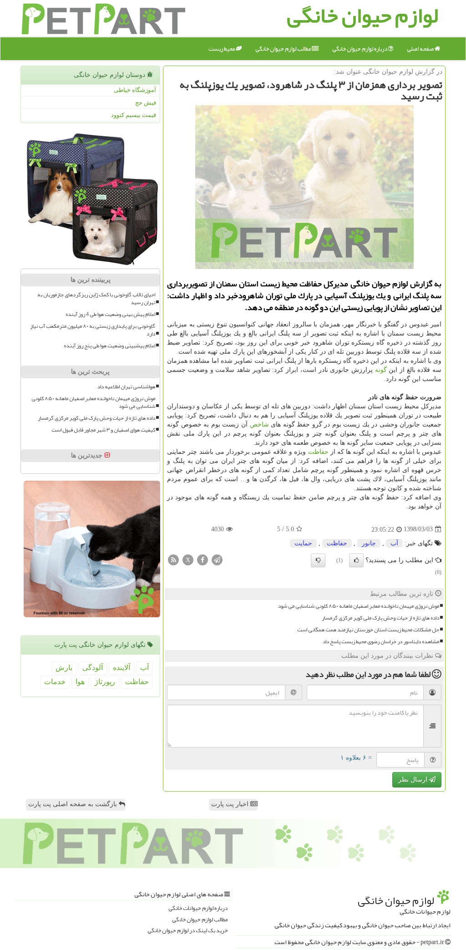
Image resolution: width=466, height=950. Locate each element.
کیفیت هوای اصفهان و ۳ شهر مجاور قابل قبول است (103, 430)
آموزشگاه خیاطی (135, 89)
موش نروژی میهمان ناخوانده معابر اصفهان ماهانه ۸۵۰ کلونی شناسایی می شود (358, 606)
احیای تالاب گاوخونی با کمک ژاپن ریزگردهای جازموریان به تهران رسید (96, 299)
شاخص (259, 424)
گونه (381, 369)
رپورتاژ (105, 682)
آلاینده (121, 667)
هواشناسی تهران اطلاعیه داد (126, 386)
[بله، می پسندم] (356, 560)
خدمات (55, 682)
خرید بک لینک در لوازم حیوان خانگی (187, 930)
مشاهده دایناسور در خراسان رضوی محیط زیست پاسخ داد (381, 641)
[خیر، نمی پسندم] (318, 560)
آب (394, 543)
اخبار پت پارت (230, 804)
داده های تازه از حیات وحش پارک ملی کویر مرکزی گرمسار (380, 618)
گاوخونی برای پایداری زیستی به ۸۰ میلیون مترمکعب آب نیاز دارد (92, 330)
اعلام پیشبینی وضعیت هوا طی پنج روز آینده (109, 345)
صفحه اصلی (421, 49)
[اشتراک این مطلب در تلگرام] (217, 559)
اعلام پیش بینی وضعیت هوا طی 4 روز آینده (110, 314)
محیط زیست (222, 49)
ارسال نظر (413, 779)
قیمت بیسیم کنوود (133, 115)
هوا (80, 682)
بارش (64, 667)
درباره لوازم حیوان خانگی (360, 49)
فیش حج (145, 102)
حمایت (303, 543)
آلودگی (92, 667)
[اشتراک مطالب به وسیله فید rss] (173, 559)
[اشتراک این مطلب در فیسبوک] (202, 559)
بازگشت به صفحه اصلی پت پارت (73, 804)
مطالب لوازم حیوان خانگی (283, 49)
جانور (369, 543)
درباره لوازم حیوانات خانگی (198, 908)
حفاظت (318, 451)
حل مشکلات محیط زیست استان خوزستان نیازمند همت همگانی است (368, 630)
